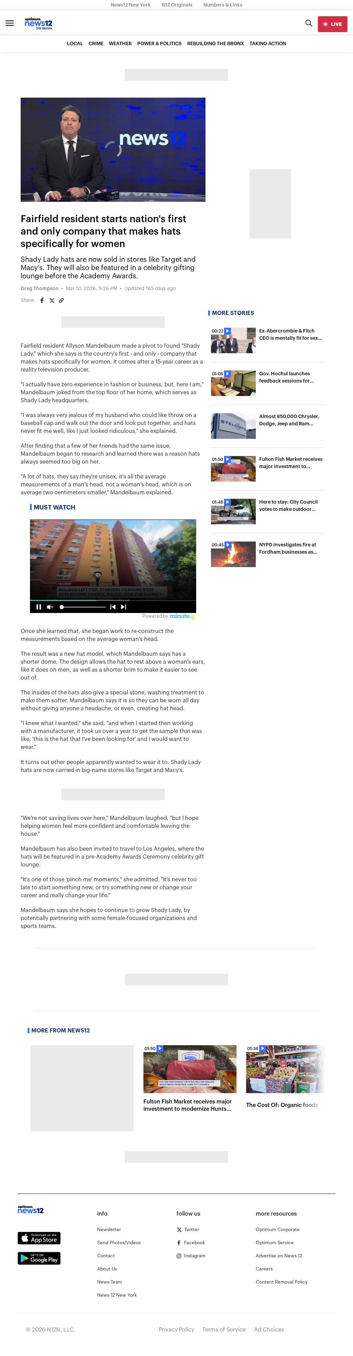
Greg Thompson (40, 288)
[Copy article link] (61, 300)
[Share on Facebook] (42, 300)
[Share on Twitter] (51, 300)
